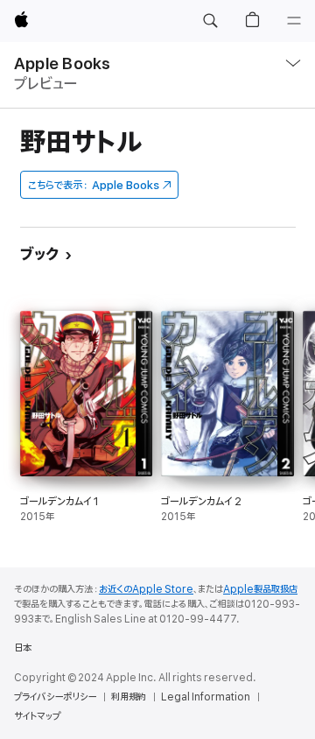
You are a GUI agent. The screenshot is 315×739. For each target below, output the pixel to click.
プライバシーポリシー (55, 697)
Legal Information (205, 697)
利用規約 (128, 697)
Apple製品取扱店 (260, 589)
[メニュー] (294, 21)
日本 (23, 648)
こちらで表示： (93, 185)
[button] (210, 21)
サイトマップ (37, 716)
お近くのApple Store (146, 589)
